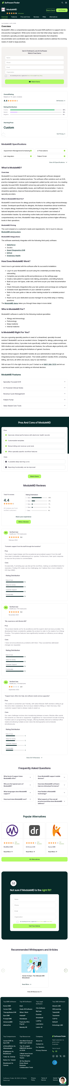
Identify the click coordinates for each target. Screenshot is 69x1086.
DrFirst (9, 253)
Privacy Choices (41, 1050)
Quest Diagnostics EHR (16, 250)
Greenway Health (13, 256)
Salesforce (11, 245)
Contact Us (39, 1044)
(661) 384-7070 (50, 364)
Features (14, 17)
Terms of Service (30, 75)
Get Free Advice (34, 926)
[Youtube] (64, 1056)
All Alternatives (34, 859)
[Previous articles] (3, 970)
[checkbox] (6, 76)
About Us (39, 1041)
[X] (60, 1056)
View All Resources (33, 992)
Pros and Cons (25, 17)
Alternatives (53, 17)
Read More (7, 852)
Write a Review (23, 522)
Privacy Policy (39, 75)
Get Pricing (61, 10)
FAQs (44, 17)
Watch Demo (50, 10)
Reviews (36, 17)
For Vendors (40, 1047)
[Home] (11, 3)
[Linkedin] (57, 1056)
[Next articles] (66, 970)
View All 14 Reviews (33, 758)
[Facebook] (53, 1056)
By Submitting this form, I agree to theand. (36, 921)
